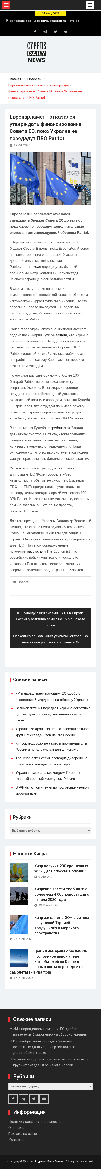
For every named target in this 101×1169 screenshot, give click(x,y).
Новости (24, 582)
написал (34, 267)
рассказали (36, 551)
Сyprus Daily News (49, 1161)
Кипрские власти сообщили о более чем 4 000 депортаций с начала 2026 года (61, 894)
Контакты (16, 1140)
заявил (61, 335)
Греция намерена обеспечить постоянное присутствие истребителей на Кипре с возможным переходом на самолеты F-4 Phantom (48, 961)
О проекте (16, 1128)
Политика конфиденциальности (34, 1121)
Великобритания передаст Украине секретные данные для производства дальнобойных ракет (53, 714)
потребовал (56, 428)
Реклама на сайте (22, 1134)
